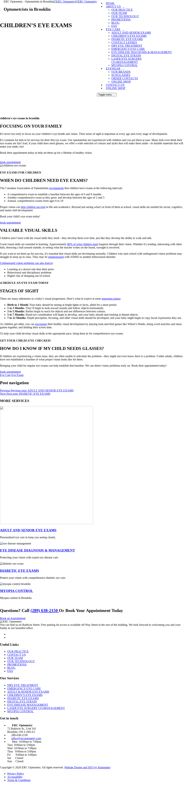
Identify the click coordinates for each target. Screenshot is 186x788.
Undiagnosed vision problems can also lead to (26, 263)
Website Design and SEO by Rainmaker (87, 767)
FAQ (114, 26)
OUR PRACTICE (122, 9)
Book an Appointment (12, 618)
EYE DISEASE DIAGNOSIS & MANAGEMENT (141, 52)
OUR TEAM (119, 13)
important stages (111, 298)
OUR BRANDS (121, 71)
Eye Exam (17, 375)
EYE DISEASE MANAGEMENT (27, 704)
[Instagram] (9, 637)
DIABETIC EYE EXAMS (127, 39)
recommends (56, 188)
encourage (41, 324)
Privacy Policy (15, 773)
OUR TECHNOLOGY (125, 16)
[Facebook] (9, 634)
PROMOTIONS (121, 19)
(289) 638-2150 (45, 610)
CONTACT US (115, 84)
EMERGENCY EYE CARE (128, 48)
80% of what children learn (82, 244)
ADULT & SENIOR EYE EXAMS (28, 691)
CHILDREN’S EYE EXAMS (129, 35)
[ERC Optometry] (75, 1)
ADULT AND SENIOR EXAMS (131, 32)
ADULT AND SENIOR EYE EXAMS (28, 530)
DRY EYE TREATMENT (126, 45)
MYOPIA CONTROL (124, 65)
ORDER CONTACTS (124, 78)
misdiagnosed (56, 256)
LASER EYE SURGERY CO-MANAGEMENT (126, 60)
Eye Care (5, 375)
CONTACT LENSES (124, 42)
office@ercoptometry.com (26, 738)
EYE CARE (113, 29)
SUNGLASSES (120, 75)
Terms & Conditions (19, 780)
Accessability (15, 776)
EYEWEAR (113, 68)
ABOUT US (113, 6)
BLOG (115, 22)
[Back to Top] (2, 786)
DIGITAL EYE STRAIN (126, 55)
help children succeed (33, 207)
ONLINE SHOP (121, 81)
